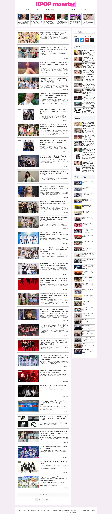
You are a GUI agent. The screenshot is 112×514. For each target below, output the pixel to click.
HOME (20, 510)
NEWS (24, 510)
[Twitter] (82, 40)
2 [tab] (56, 27)
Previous (16, 19)
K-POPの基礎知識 (31, 510)
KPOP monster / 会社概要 (64, 510)
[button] (94, 32)
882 (47, 499)
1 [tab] (54, 27)
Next (95, 19)
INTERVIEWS (54, 510)
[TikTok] (92, 40)
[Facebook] (77, 40)
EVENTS (48, 510)
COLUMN (43, 510)
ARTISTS (38, 510)
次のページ (43, 495)
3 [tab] (58, 27)
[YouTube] (87, 40)
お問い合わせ (73, 512)
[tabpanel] (24, 19)
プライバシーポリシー (64, 512)
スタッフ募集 (73, 510)
